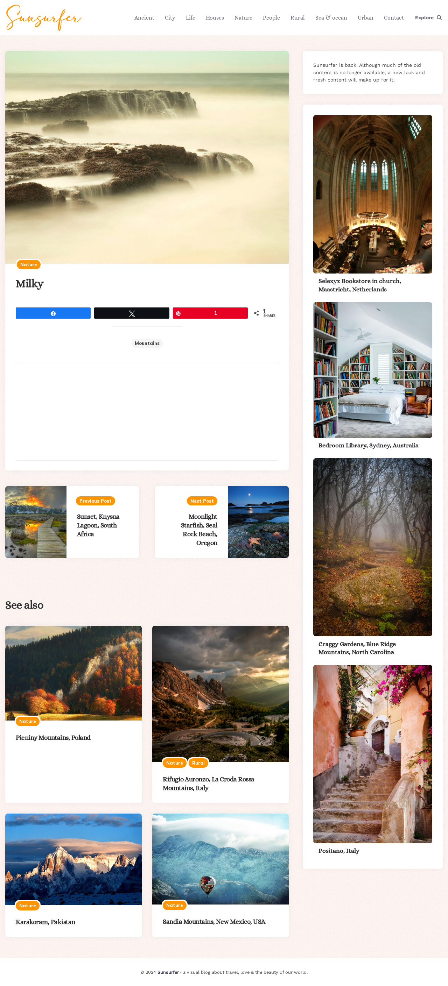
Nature (243, 17)
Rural (297, 17)
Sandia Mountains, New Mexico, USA (214, 921)
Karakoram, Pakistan (45, 921)
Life (190, 17)
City (170, 17)
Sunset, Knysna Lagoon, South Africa (98, 525)
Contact (394, 17)
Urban (365, 17)
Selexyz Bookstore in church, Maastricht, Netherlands (359, 284)
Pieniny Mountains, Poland (53, 737)
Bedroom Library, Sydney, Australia (368, 445)
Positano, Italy (338, 850)
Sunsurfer (168, 972)
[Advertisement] (147, 411)
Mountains (147, 343)
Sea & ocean (331, 17)
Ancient (144, 17)
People (271, 17)
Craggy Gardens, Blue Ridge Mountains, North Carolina (357, 647)
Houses (215, 17)
